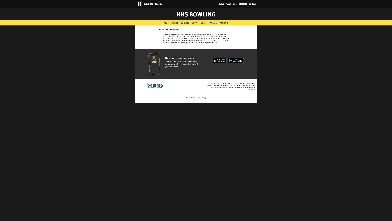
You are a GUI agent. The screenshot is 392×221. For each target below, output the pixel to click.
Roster (175, 22)
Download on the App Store (220, 60)
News (166, 22)
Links (203, 22)
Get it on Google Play (236, 60)
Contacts (224, 22)
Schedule (185, 22)
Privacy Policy (201, 98)
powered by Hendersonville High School (155, 85)
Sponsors (213, 22)
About (195, 22)
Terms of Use (190, 98)
